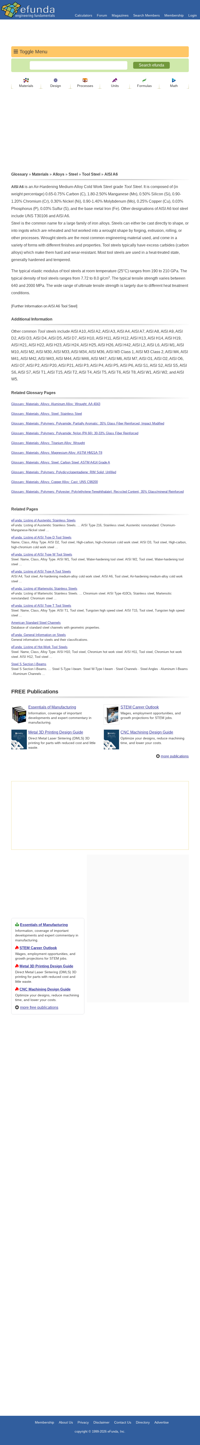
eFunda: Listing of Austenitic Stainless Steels (43, 520)
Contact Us (122, 1422)
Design (55, 86)
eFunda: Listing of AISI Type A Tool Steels (41, 571)
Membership (174, 15)
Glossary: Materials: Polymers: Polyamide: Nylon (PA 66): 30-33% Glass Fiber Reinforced (74, 433)
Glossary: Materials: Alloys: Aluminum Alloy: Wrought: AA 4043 (55, 404)
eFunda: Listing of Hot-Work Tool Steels (39, 647)
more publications (175, 756)
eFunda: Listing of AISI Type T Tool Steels (41, 605)
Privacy (83, 1422)
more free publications (39, 1007)
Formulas (144, 86)
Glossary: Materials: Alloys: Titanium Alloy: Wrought (48, 443)
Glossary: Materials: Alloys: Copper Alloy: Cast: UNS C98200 (54, 482)
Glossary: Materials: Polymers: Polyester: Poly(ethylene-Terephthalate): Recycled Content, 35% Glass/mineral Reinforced (97, 491)
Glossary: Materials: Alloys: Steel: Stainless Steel (46, 414)
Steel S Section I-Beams (28, 664)
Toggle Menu (32, 51)
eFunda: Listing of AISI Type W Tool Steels (41, 554)
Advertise (161, 1422)
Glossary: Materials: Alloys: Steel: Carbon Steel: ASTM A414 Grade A (60, 462)
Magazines (120, 15)
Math (174, 86)
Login (192, 15)
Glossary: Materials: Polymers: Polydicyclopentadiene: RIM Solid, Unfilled (63, 472)
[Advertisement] (47, 1194)
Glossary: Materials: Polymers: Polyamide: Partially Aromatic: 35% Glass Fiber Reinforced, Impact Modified (87, 423)
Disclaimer (101, 1422)
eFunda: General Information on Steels (38, 635)
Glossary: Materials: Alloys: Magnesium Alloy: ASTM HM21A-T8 (56, 452)
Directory (143, 1422)
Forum (102, 15)
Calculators (83, 15)
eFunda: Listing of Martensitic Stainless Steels (44, 588)
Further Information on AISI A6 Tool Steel (44, 306)
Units (115, 86)
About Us (66, 1422)
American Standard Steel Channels (36, 622)
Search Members (146, 15)
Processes (85, 86)
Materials (26, 86)
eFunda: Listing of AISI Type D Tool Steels (41, 537)
